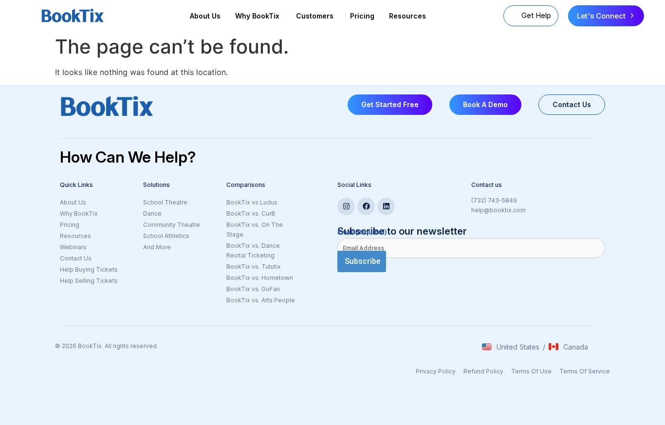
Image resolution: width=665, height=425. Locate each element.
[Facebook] (366, 206)
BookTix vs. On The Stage (254, 229)
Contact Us (76, 258)
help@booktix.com (498, 210)
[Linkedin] (386, 206)
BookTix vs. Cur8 (250, 213)
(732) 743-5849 (494, 200)
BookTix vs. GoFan (253, 289)
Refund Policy (483, 371)
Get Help (536, 15)
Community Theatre (171, 224)
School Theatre (165, 202)
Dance (152, 213)
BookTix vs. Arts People (260, 300)
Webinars (73, 247)
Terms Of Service (584, 371)
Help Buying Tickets (89, 269)
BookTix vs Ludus (251, 202)
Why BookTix (79, 213)
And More (180, 247)
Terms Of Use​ (531, 371)
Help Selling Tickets (89, 280)
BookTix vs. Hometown (259, 277)
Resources (407, 16)
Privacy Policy (436, 371)
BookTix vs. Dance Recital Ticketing (253, 250)
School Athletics (166, 236)
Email (362, 232)
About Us (205, 16)
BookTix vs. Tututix (253, 266)
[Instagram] (346, 206)
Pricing (362, 16)
